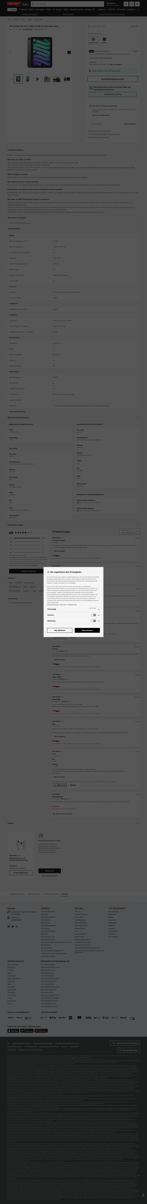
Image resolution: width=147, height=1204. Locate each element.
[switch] (93, 615)
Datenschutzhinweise (53, 604)
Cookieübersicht (72, 604)
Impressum (63, 604)
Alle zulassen (87, 630)
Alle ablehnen (59, 630)
